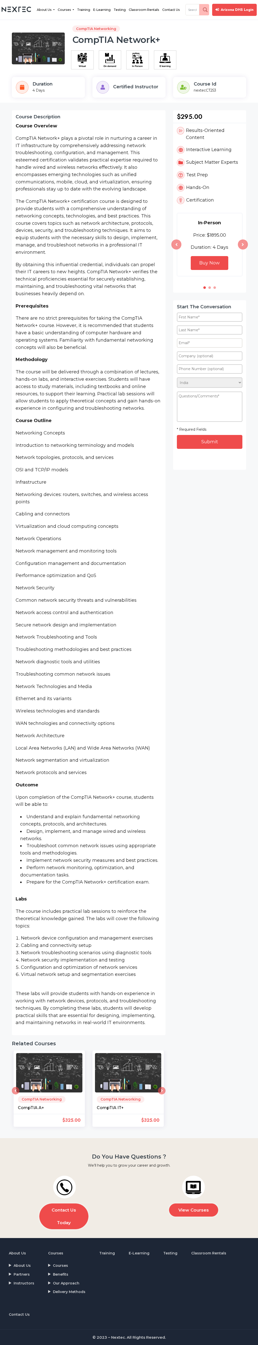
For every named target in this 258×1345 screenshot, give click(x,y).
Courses (65, 10)
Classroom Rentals (144, 10)
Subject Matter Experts (212, 162)
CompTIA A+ (31, 1107)
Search (205, 9)
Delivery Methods (69, 1291)
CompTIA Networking (96, 28)
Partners (22, 1274)
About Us (44, 10)
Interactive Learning (209, 149)
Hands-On (197, 187)
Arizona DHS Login (237, 9)
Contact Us (171, 10)
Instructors (24, 1283)
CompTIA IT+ (110, 1107)
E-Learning (102, 10)
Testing (120, 10)
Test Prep (197, 175)
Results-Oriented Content (205, 134)
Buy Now (209, 263)
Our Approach (66, 1283)
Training (83, 10)
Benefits (60, 1274)
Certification (200, 200)
